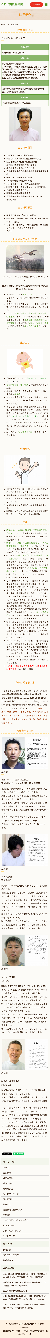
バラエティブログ (11, 1255)
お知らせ (7, 1249)
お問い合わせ (9, 1225)
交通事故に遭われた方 (13, 1209)
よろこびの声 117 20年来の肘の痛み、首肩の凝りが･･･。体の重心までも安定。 (24, 1306)
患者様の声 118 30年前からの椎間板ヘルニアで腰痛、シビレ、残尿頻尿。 (24, 1284)
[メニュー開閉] (46, 4)
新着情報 (36, 4)
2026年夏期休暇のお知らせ (15, 1290)
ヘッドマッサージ (11, 1193)
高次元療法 (8, 1199)
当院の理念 (8, 1178)
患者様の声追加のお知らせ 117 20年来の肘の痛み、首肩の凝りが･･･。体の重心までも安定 (24, 1298)
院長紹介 (7, 1215)
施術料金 (7, 1204)
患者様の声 (8, 1260)
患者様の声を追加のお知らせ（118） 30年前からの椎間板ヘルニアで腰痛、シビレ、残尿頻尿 (25, 1275)
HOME (3, 24)
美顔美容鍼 (8, 1188)
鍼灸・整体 (8, 1183)
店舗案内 (7, 1172)
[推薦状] (37, 752)
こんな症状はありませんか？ (16, 1220)
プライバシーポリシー (13, 1230)
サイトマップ (9, 1236)
